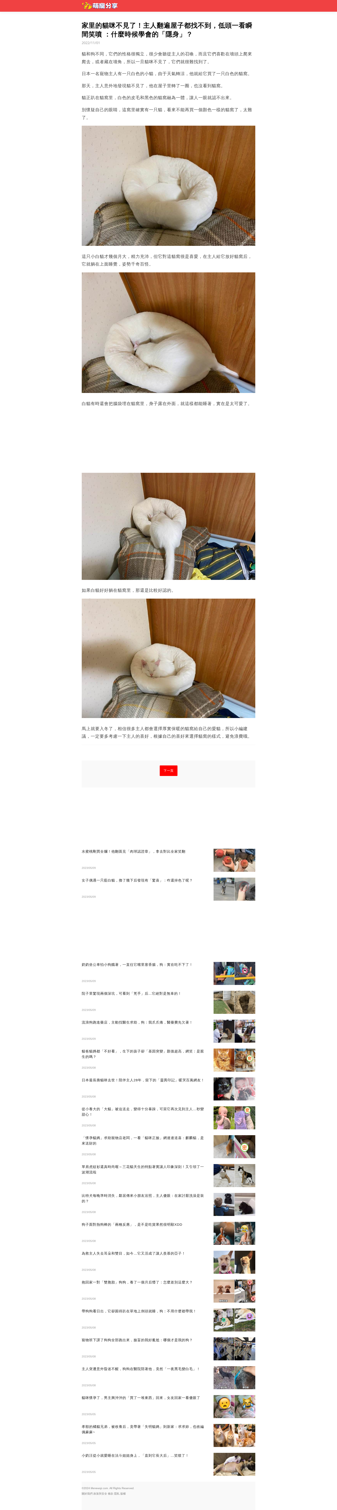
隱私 (117, 1493)
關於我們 (87, 1493)
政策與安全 (100, 1493)
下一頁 (169, 770)
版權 (123, 1493)
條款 (110, 1493)
